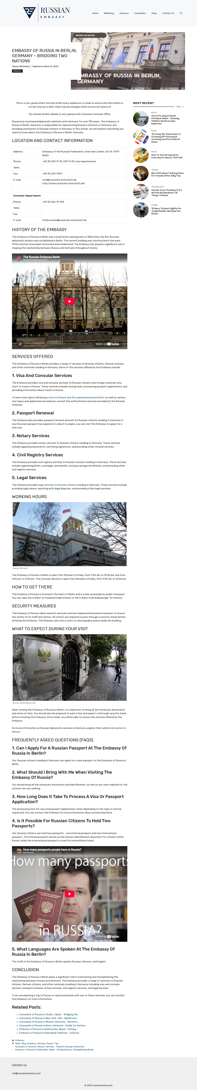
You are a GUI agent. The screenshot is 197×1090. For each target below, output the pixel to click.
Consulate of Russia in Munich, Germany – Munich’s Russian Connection (49, 1046)
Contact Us (168, 13)
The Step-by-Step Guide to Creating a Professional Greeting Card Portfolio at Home (166, 138)
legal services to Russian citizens (57, 484)
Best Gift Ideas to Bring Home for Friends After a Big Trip (167, 174)
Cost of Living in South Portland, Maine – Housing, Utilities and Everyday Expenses (165, 120)
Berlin (18, 1043)
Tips (56, 1043)
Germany (41, 1043)
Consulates (140, 13)
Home (95, 13)
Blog (24, 1043)
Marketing (109, 13)
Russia (50, 1043)
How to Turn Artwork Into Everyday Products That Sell (166, 156)
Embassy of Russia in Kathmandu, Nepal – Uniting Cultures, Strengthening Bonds (54, 1049)
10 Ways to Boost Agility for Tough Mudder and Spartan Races (166, 211)
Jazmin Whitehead (20, 66)
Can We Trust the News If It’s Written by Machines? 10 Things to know (166, 193)
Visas (154, 13)
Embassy (124, 13)
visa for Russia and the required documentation (76, 397)
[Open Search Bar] (181, 13)
